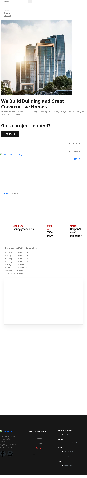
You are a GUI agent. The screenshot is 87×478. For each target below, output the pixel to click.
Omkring (7, 16)
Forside (6, 10)
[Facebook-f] (3, 454)
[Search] (30, 1)
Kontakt (7, 13)
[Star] (10, 454)
